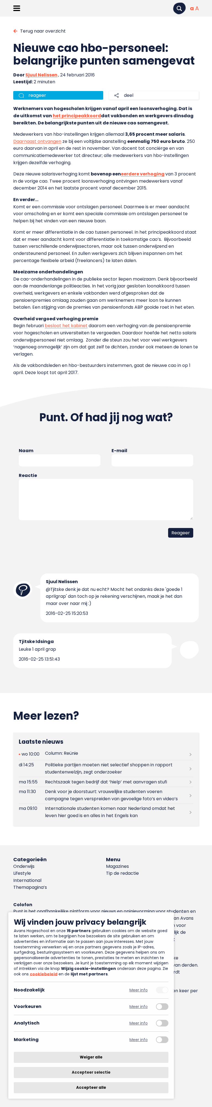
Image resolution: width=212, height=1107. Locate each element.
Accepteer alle (91, 1087)
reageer (37, 95)
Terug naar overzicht (43, 31)
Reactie (28, 475)
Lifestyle (22, 873)
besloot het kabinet (66, 325)
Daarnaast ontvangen (37, 141)
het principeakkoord (77, 116)
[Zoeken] (179, 8)
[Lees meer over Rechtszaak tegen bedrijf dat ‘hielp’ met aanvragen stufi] (106, 782)
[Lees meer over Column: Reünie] (106, 754)
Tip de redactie (122, 873)
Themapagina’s (30, 887)
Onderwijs (24, 866)
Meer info (138, 990)
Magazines (117, 866)
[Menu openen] (16, 8)
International (27, 880)
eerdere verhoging (143, 174)
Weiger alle (91, 1057)
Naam (26, 450)
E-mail (119, 450)
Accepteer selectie (91, 1072)
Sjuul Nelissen (41, 75)
